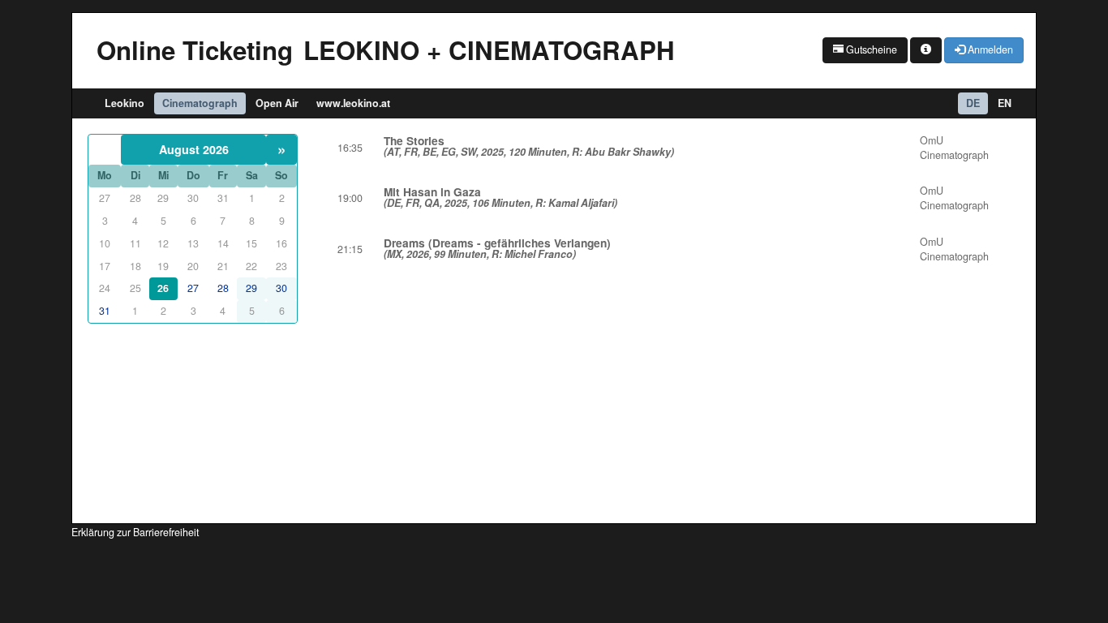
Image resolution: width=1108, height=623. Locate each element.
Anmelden (989, 49)
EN (1004, 103)
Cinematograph (200, 103)
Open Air (277, 103)
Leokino (124, 103)
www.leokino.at (353, 103)
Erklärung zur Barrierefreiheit (135, 532)
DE (973, 103)
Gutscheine (870, 49)
